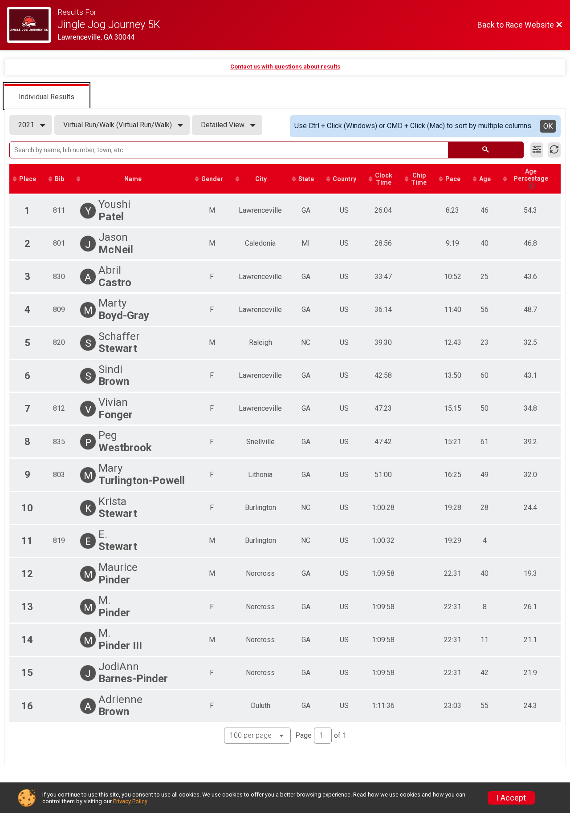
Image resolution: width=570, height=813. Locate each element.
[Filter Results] (536, 150)
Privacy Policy (130, 801)
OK (548, 126)
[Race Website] (32, 25)
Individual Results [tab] (46, 97)
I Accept (511, 797)
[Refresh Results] (554, 150)
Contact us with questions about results (285, 66)
